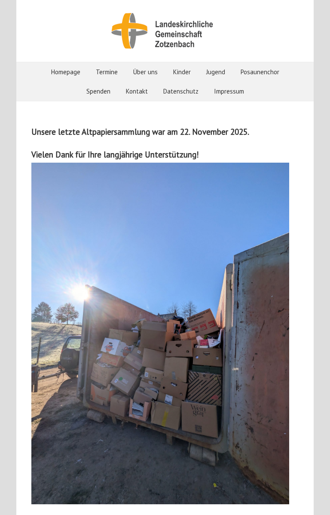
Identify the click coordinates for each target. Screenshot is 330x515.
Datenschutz (181, 91)
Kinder (182, 72)
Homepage (65, 72)
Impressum (229, 91)
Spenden (98, 91)
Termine (107, 72)
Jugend (215, 72)
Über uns (145, 72)
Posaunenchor (260, 72)
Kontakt (137, 91)
